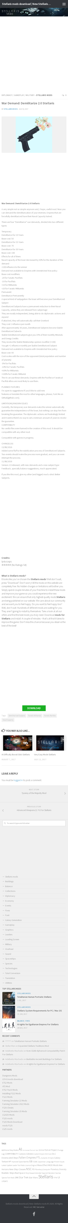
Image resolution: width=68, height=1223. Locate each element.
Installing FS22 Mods (11, 1093)
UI (59, 1177)
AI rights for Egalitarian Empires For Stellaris (38, 1024)
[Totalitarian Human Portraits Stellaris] (8, 998)
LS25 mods (7, 1129)
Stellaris (45, 1177)
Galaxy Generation (13, 920)
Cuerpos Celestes (26, 1154)
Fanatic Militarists (34, 716)
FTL (38, 1157)
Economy (9, 900)
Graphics (9, 929)
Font (7, 915)
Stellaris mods (11, 109)
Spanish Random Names (51, 1173)
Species (8, 963)
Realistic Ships (8, 1172)
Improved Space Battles (20, 1161)
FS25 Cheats (7, 1107)
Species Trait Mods (8, 1178)
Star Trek (23, 1177)
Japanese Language (46, 1161)
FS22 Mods (7, 1096)
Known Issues (59, 1161)
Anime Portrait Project (48, 1150)
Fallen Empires (27, 1157)
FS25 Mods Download (12, 1121)
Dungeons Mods (9, 1075)
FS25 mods (7, 1118)
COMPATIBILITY (11, 1153)
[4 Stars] (8, 565)
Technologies (11, 968)
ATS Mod (6, 1086)
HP (10, 1161)
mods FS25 (7, 1125)
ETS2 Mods (7, 1082)
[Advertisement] (34, 54)
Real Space (20, 1172)
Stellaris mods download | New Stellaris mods (26, 4)
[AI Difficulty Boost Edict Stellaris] (18, 743)
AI (20, 1149)
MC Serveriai (38, 1207)
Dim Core (48, 1154)
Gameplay (19, 95)
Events (8, 905)
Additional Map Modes (10, 1150)
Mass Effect (42, 1165)
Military (30, 95)
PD (33, 1169)
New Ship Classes (17, 1169)
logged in (18, 780)
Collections (10, 891)
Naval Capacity (8, 720)
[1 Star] (2, 565)
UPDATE (5, 1181)
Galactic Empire (47, 1158)
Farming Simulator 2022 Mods (15, 1104)
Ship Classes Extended (33, 1173)
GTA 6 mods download (12, 1079)
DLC (54, 1153)
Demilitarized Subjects (17, 716)
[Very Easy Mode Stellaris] (50, 743)
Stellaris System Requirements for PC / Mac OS (39, 1010)
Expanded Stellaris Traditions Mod (33, 1045)
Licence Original (31, 1165)
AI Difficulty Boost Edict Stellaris (16, 754)
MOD (50, 1165)
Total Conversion (12, 973)
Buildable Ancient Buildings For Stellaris (44, 1059)
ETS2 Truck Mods (10, 1089)
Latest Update (7, 1165)
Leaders (8, 934)
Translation (10, 978)
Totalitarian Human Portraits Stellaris (34, 996)
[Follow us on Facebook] (34, 1214)
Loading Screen (12, 939)
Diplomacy (7, 95)
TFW (55, 1177)
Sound (8, 953)
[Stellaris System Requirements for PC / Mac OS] (8, 1012)
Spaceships (10, 958)
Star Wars (33, 1177)
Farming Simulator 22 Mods (14, 1100)
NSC (29, 1169)
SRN (16, 1177)
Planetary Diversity (58, 1169)
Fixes (7, 910)
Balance (8, 886)
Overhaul (9, 949)
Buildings (9, 881)
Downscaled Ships (10, 1157)
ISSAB (35, 1162)
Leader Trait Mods (18, 1165)
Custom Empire (39, 1154)
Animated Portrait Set (30, 1150)
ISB (30, 1161)
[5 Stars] (10, 565)
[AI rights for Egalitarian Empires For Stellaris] (8, 1025)
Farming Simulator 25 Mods (14, 1111)
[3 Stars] (6, 565)
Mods (55, 1165)
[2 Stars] (4, 565)
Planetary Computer (42, 1169)
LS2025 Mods (8, 1114)
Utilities (8, 982)
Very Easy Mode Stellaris (45, 754)
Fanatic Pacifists (50, 716)
